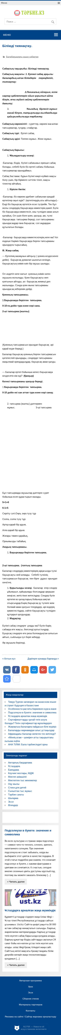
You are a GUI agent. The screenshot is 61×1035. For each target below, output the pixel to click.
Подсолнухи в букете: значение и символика (32, 712)
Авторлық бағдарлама (20, 762)
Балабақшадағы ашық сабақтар (22, 57)
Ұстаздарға (14, 766)
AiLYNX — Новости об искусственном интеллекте (33, 1027)
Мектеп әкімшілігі (17, 776)
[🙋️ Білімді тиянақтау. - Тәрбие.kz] (7, 679)
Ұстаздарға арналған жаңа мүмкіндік (27, 716)
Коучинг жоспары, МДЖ (21, 773)
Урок (30, 987)
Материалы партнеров (30, 1005)
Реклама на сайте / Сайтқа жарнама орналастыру (30, 1017)
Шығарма (13, 798)
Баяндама (13, 769)
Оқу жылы (13, 784)
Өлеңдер (13, 805)
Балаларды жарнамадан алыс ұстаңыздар (31, 730)
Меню (4, 3)
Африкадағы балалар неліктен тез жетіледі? (32, 734)
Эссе (11, 801)
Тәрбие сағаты (16, 794)
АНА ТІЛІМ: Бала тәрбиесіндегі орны (28, 744)
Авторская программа (30, 981)
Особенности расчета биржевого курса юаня (32, 709)
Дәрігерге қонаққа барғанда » (43, 658)
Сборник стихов (31, 999)
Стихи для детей (17, 787)
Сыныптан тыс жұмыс (20, 791)
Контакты (30, 1011)
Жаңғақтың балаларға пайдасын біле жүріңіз (32, 726)
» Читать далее (16, 881)
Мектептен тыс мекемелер (22, 780)
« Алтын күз (8, 658)
